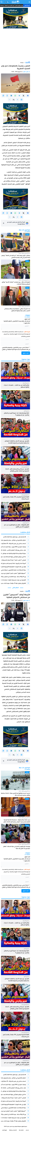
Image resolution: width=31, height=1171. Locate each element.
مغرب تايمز (26, 71)
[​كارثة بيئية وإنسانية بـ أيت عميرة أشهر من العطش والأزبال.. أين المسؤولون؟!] (15, 403)
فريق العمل (4, 1130)
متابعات (22, 591)
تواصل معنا (21, 1130)
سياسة (22, 62)
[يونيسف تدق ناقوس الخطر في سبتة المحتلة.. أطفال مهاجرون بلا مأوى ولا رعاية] (15, 836)
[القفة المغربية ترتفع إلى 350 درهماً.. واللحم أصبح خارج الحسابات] (15, 487)
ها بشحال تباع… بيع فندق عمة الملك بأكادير (14, 537)
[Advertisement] (15, 45)
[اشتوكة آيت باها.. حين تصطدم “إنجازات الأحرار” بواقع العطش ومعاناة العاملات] (15, 272)
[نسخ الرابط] (3, 95)
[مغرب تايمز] (15, 2)
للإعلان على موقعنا (13, 1130)
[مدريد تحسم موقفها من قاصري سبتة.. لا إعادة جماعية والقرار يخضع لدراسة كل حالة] (15, 783)
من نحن (27, 1130)
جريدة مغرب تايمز (10, 1126)
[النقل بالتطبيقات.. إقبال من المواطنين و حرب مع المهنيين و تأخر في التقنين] (15, 515)
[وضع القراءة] (7, 95)
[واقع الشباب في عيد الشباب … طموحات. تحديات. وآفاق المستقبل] (15, 375)
